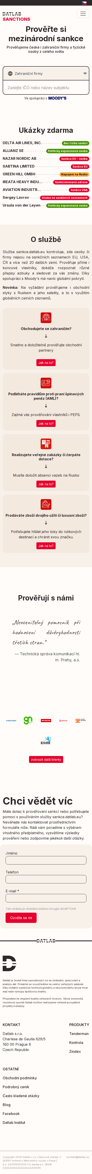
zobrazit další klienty (46, 759)
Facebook (11, 1113)
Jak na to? (46, 363)
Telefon (12, 872)
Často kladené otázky (21, 1096)
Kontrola (76, 1042)
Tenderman (79, 1033)
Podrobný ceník (16, 1087)
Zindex (75, 1051)
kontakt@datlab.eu (78, 1157)
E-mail (12, 891)
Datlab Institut (14, 1122)
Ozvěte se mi (21, 918)
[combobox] (45, 73)
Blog (6, 1104)
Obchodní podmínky (20, 1078)
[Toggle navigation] (83, 13)
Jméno (11, 853)
